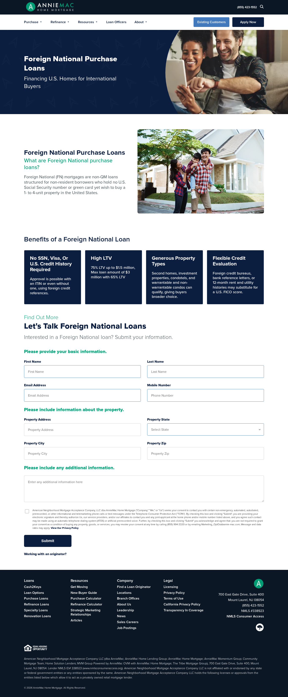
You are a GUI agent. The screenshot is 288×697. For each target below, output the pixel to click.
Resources (86, 22)
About (139, 22)
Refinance (58, 22)
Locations (124, 592)
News (121, 616)
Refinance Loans (36, 604)
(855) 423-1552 (247, 7)
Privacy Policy (174, 592)
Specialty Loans (36, 610)
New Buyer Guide (84, 592)
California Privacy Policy (182, 604)
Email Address (35, 385)
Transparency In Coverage (183, 610)
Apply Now (248, 22)
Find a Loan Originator (134, 586)
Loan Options (34, 592)
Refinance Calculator (86, 604)
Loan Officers (116, 22)
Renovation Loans (37, 616)
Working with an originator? (45, 554)
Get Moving (79, 586)
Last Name (155, 362)
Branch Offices (128, 598)
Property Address (37, 419)
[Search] (262, 7)
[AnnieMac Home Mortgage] (50, 7)
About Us (124, 604)
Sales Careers (128, 622)
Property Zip (156, 443)
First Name (32, 362)
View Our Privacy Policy (64, 528)
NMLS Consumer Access (245, 616)
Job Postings (126, 627)
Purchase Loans (36, 598)
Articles (76, 620)
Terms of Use (173, 598)
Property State (158, 419)
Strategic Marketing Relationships (85, 612)
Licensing (171, 586)
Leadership (125, 610)
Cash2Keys (32, 586)
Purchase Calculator (86, 598)
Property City (34, 443)
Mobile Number (159, 385)
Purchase (31, 22)
